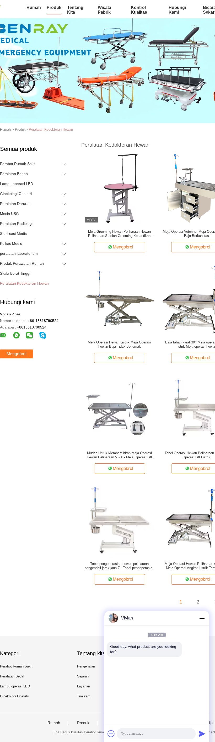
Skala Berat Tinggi (15, 273)
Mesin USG (9, 213)
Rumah (33, 7)
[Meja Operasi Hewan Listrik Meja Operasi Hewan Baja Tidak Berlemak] (119, 298)
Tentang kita (75, 9)
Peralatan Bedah (14, 174)
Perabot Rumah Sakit (17, 164)
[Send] (202, 733)
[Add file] (111, 733)
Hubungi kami (177, 9)
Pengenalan (86, 666)
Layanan (83, 686)
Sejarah (83, 676)
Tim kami (84, 696)
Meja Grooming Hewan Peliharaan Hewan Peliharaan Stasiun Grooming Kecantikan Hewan (119, 234)
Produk (54, 7)
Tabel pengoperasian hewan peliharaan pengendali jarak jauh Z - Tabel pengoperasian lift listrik (119, 566)
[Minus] (202, 618)
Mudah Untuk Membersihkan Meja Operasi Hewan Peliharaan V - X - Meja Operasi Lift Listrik (119, 455)
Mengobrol (16, 354)
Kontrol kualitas (139, 9)
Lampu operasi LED (16, 184)
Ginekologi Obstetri (16, 194)
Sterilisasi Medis (13, 233)
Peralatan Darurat (15, 204)
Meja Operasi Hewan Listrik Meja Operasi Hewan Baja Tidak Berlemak (119, 344)
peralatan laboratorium (19, 253)
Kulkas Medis (11, 243)
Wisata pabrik (104, 9)
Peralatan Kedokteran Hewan (51, 129)
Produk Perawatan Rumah (22, 263)
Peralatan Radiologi (16, 223)
